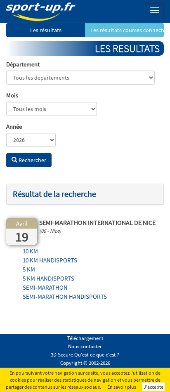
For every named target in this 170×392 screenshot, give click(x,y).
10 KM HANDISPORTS (50, 260)
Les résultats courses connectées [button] (127, 30)
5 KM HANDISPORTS (48, 278)
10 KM (30, 251)
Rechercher (31, 160)
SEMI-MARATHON (45, 287)
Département (23, 64)
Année (14, 126)
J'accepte (153, 387)
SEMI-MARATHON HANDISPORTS (65, 296)
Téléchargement (85, 338)
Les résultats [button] (45, 30)
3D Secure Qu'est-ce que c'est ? (85, 354)
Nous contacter (85, 346)
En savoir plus (121, 387)
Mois (12, 95)
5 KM (29, 269)
